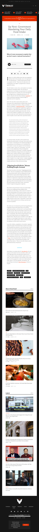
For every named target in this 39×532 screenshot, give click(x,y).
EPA (27, 270)
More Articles (27, 64)
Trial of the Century (22, 262)
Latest (8, 393)
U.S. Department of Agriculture (13, 277)
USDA (21, 277)
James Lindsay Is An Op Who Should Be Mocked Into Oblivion (19, 488)
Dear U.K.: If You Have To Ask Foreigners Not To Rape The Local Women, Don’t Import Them (19, 415)
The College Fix (25, 251)
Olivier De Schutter (11, 275)
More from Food (11, 289)
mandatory (28, 95)
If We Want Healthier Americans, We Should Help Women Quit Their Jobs (19, 384)
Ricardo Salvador (19, 275)
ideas (9, 238)
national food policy (20, 106)
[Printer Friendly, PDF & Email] (27, 73)
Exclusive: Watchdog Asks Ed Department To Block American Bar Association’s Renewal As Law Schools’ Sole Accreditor (19, 440)
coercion (9, 270)
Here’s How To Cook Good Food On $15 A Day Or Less (17, 310)
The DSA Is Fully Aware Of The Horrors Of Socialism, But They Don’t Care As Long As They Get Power (18, 465)
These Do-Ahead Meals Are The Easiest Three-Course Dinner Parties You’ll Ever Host (19, 334)
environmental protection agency (18, 270)
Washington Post (27, 277)
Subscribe (25, 524)
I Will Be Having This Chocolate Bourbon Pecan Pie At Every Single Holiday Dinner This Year (18, 359)
